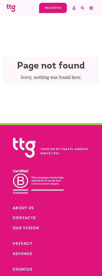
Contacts (24, 217)
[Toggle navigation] (91, 8)
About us (23, 208)
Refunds (22, 253)
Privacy (22, 243)
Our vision (26, 228)
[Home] (11, 8)
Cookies (22, 269)
